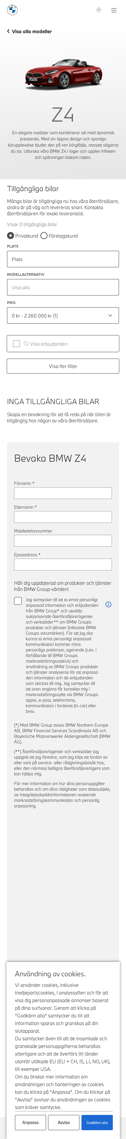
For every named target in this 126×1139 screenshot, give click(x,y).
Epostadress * (27, 554)
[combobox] (63, 287)
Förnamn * (24, 483)
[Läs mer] (108, 605)
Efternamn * (25, 507)
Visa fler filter (63, 366)
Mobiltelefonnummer (33, 531)
